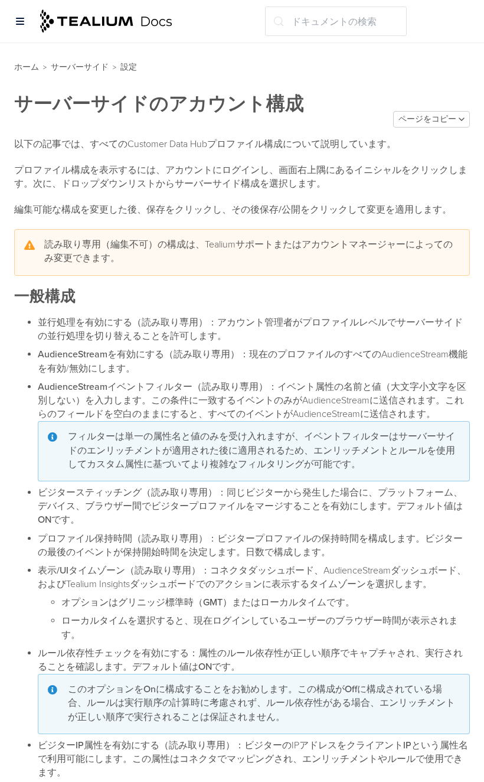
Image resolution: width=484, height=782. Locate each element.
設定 (128, 67)
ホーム (26, 67)
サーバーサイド (80, 67)
